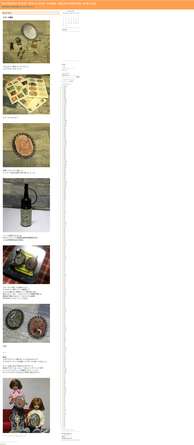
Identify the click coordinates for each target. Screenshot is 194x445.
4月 (63, 93)
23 (63, 23)
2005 (63, 409)
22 (78, 21)
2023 (63, 141)
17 (66, 21)
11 (68, 19)
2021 (63, 181)
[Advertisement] (69, 46)
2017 (63, 207)
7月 (63, 89)
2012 (63, 274)
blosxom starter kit (71, 440)
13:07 (9, 435)
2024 (63, 120)
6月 (63, 90)
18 (68, 21)
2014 (63, 243)
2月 (63, 97)
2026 (63, 86)
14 (76, 19)
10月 (63, 104)
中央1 (64, 66)
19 (71, 21)
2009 (63, 328)
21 (76, 21)
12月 (63, 101)
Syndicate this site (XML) (68, 429)
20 (74, 21)
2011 (63, 290)
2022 (63, 161)
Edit (25, 435)
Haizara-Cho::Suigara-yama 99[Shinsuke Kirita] (49, 3)
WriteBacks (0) (19, 435)
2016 (63, 211)
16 (63, 21)
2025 (63, 100)
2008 (63, 348)
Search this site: (65, 75)
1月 (63, 98)
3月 (63, 95)
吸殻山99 (65, 70)
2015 (63, 222)
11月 (63, 103)
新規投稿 (3, 444)
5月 (63, 92)
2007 (63, 368)
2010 (63, 309)
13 (74, 19)
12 (71, 19)
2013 (63, 257)
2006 (63, 389)
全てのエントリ (66, 81)
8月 (63, 87)
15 (78, 19)
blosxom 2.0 (67, 435)
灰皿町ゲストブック (68, 68)
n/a (13, 435)
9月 (63, 106)
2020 (63, 202)
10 (66, 19)
